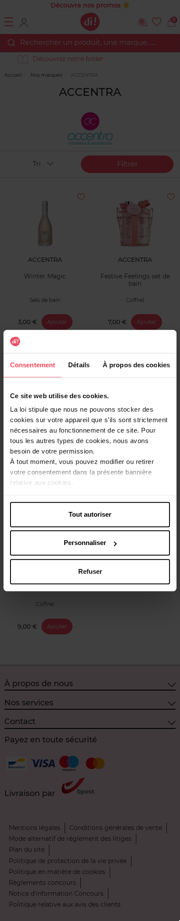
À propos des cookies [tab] (136, 365)
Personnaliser (85, 542)
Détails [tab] (79, 365)
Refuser (90, 571)
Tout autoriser (90, 514)
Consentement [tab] (32, 365)
